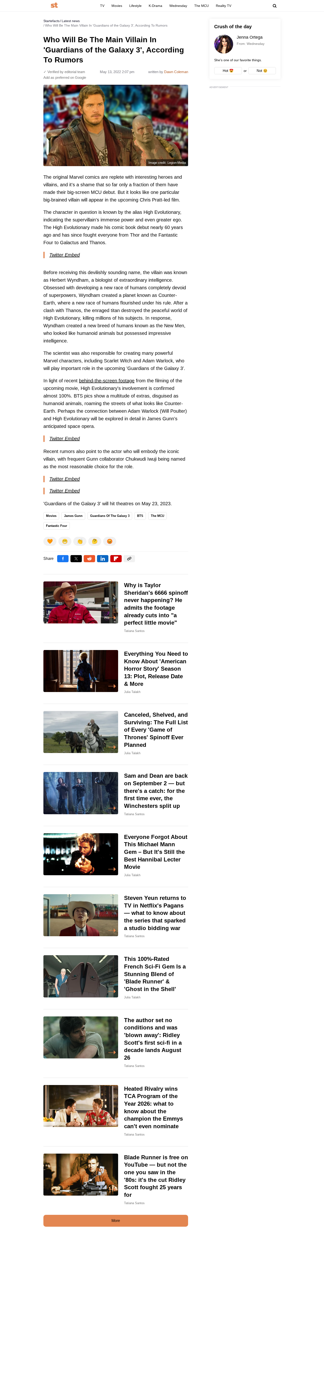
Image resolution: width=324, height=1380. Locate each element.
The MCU (201, 6)
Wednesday (178, 6)
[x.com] (76, 558)
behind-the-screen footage (106, 380)
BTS (140, 516)
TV (102, 6)
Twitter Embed (64, 254)
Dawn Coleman (176, 72)
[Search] (275, 6)
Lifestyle (135, 6)
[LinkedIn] (102, 558)
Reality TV (223, 6)
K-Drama (155, 6)
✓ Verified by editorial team (64, 72)
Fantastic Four (56, 526)
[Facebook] (63, 558)
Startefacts (51, 21)
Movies (116, 6)
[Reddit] (89, 558)
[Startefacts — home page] (54, 5)
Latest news (71, 21)
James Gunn (73, 516)
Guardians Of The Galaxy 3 (110, 516)
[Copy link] (129, 558)
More (115, 1221)
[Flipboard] (116, 558)
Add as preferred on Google (64, 77)
